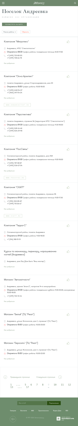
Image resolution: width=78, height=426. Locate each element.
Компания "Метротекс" (16, 41)
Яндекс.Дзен (57, 411)
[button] (9, 31)
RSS (67, 411)
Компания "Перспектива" (18, 114)
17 (27, 387)
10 (55, 385)
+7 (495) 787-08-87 (14, 163)
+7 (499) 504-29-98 (14, 131)
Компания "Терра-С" (15, 225)
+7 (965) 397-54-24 (14, 92)
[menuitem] (13, 411)
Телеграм (13, 411)
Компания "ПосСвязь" (16, 149)
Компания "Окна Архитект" (18, 76)
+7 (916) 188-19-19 (14, 239)
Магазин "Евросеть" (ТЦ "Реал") (21, 343)
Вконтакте (23, 411)
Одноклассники (43, 411)
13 (11, 387)
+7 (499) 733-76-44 (14, 296)
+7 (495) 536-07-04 (14, 165)
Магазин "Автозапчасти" (17, 279)
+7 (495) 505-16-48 (14, 128)
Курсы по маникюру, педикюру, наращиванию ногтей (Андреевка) (30, 253)
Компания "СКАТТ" (14, 187)
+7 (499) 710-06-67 (14, 203)
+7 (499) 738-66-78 (14, 58)
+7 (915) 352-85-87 (14, 201)
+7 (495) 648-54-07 (14, 90)
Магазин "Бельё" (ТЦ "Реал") (19, 314)
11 (62, 385)
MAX (32, 411)
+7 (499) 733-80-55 (14, 55)
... (18, 385)
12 (69, 385)
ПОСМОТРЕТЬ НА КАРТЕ (14, 24)
